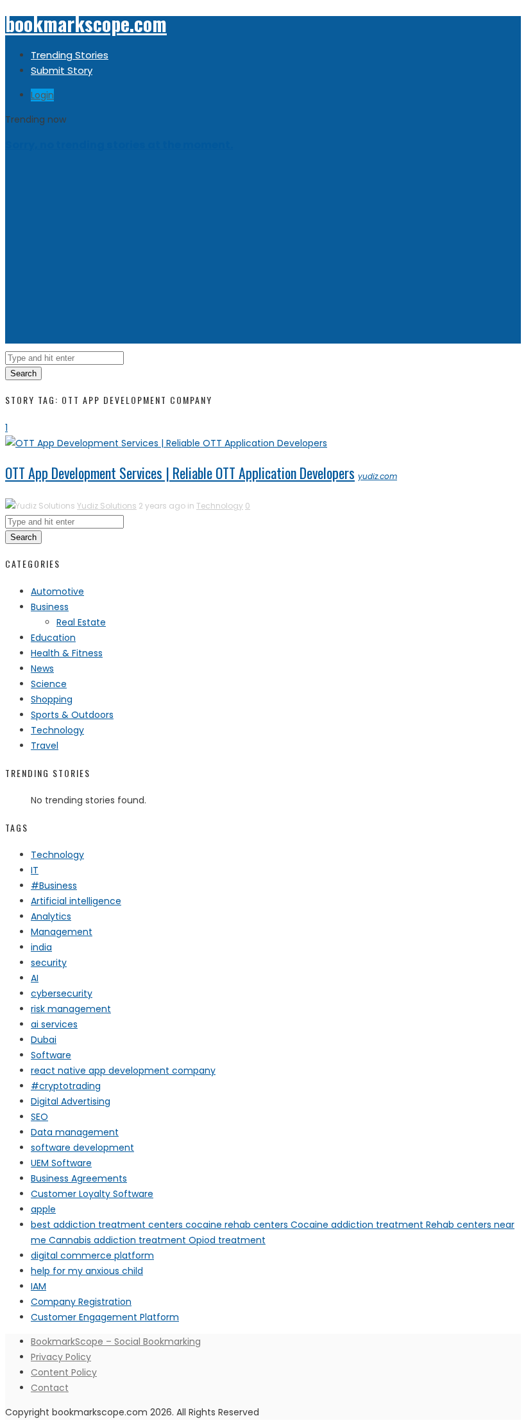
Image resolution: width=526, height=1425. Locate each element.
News (42, 668)
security (49, 962)
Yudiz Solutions (107, 505)
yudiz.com (377, 476)
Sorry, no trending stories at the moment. (119, 144)
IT (34, 870)
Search (23, 373)
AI (34, 978)
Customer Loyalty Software (92, 1193)
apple (43, 1209)
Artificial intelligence (76, 901)
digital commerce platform (92, 1255)
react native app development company (123, 1070)
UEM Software (61, 1163)
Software (51, 1055)
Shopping (51, 699)
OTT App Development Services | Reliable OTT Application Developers (180, 472)
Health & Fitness (67, 653)
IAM (38, 1286)
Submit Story (61, 70)
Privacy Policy (61, 1357)
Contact (50, 1387)
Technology (219, 505)
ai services (54, 1024)
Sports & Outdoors (72, 714)
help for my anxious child (87, 1270)
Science (49, 684)
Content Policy (64, 1372)
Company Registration (81, 1301)
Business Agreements (79, 1178)
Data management (75, 1132)
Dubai (43, 1039)
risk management (71, 1008)
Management (61, 931)
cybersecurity (61, 993)
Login (42, 95)
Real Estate (81, 622)
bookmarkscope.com (86, 23)
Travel (44, 745)
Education (53, 637)
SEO (39, 1116)
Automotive (57, 591)
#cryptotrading (66, 1086)
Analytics (51, 916)
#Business (54, 885)
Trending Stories (69, 55)
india (41, 947)
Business (50, 606)
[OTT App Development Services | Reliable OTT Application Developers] (166, 443)
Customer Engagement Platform (105, 1317)
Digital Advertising (70, 1101)
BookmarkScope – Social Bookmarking (116, 1341)
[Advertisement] (263, 254)
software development (82, 1147)
